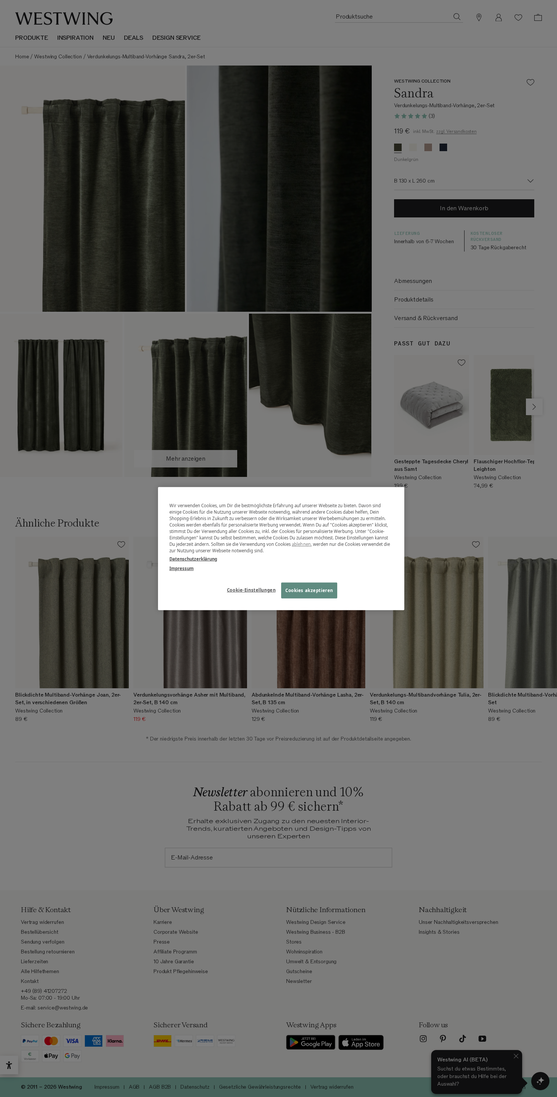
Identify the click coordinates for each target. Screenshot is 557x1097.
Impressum (181, 568)
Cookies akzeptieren (309, 590)
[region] (281, 548)
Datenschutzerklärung (193, 558)
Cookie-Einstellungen (251, 589)
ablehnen (301, 544)
